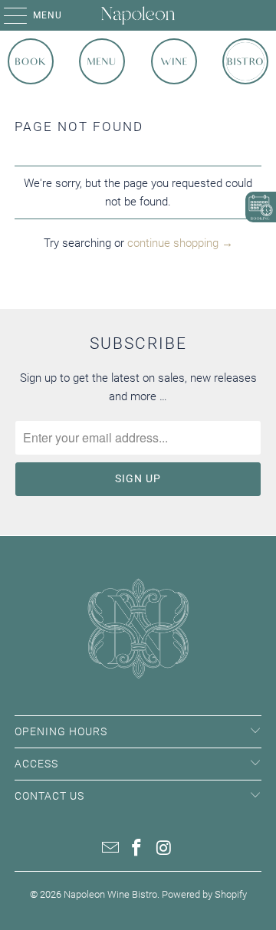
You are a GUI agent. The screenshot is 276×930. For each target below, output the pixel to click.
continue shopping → (180, 243)
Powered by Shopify (204, 894)
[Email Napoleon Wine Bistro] (110, 849)
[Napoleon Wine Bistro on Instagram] (164, 849)
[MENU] (7, 15)
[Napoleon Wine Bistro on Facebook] (137, 849)
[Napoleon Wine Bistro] (138, 15)
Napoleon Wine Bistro (110, 894)
